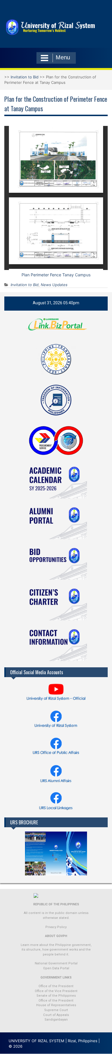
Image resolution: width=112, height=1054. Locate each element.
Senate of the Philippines (56, 996)
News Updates (54, 284)
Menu (63, 57)
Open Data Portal (56, 968)
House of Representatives (56, 1005)
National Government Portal (56, 963)
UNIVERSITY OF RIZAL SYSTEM (36, 1040)
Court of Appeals (56, 1015)
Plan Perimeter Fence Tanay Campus (56, 274)
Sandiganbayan (56, 1019)
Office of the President (56, 986)
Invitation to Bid (24, 77)
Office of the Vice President (56, 991)
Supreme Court (56, 1010)
